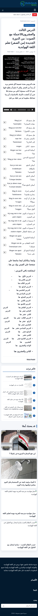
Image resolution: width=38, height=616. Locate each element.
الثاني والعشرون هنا (22, 351)
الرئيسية (33, 21)
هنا (20, 276)
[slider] (7, 109)
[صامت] (11, 110)
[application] (19, 110)
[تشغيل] (32, 110)
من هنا (11, 264)
